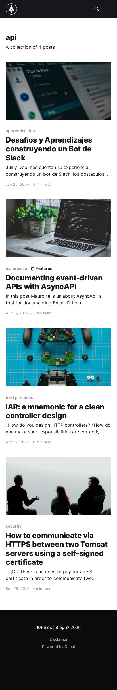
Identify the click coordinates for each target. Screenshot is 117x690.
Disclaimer (59, 639)
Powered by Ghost (58, 646)
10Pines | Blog (50, 627)
